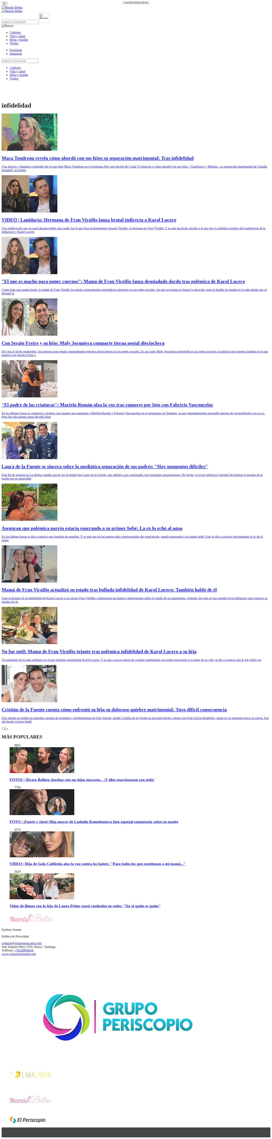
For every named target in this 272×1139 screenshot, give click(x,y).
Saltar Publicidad (136, 2)
